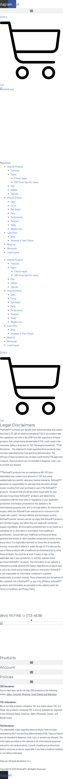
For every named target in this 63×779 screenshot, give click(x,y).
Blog (13, 236)
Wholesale (12, 248)
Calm (13, 201)
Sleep (13, 224)
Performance (17, 217)
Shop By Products (15, 166)
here (29, 760)
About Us (11, 244)
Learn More (12, 232)
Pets (13, 186)
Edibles (14, 189)
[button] (31, 10)
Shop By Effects (14, 197)
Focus (13, 205)
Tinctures (15, 170)
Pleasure (15, 221)
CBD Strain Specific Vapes (26, 182)
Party (13, 213)
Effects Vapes (20, 178)
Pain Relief (15, 209)
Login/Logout (13, 252)
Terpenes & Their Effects (22, 240)
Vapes (13, 174)
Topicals (14, 193)
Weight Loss (16, 228)
